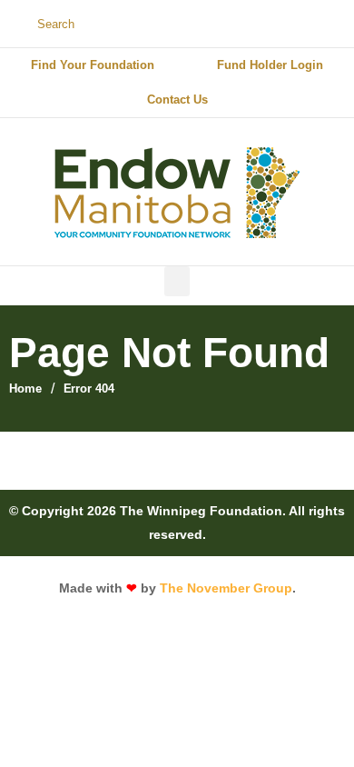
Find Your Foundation (92, 65)
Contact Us (177, 99)
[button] (177, 281)
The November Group (226, 588)
